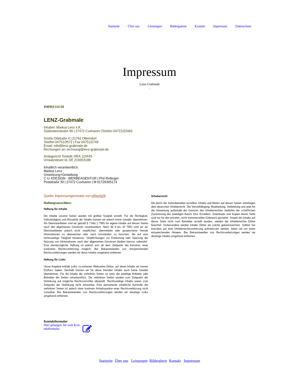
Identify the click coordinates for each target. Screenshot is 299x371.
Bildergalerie (178, 26)
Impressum (192, 361)
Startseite (106, 361)
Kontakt (175, 361)
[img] (149, 63)
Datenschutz (243, 26)
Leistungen (139, 361)
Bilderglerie (158, 361)
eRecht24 (99, 196)
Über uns (121, 361)
